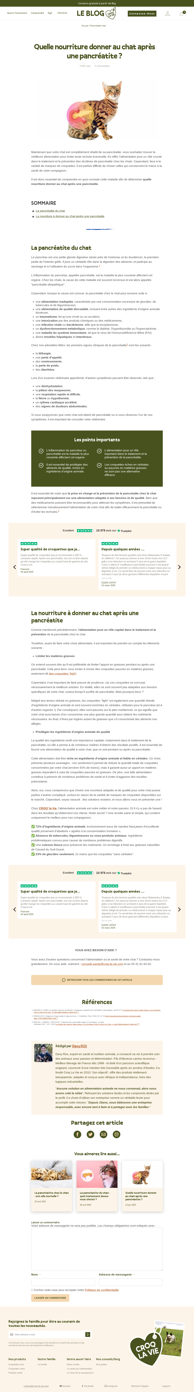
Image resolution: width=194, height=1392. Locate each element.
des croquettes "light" (63, 673)
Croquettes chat (16, 1364)
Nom (35, 1274)
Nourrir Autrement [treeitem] (17, 12)
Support (166, 1386)
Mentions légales (140, 1386)
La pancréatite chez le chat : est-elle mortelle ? (52, 1194)
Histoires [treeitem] (62, 12)
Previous (14, 566)
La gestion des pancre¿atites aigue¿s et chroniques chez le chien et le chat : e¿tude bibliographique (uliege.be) (96, 1024)
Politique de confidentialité (102, 1290)
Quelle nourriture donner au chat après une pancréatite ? (140, 1196)
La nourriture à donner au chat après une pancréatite (70, 216)
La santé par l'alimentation (79, 1368)
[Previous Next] (17, 592)
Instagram (112, 1386)
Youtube (66, 1386)
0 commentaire (102, 66)
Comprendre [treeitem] (37, 12)
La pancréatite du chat (50, 210)
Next (179, 566)
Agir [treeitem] (50, 12)
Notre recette (73, 1364)
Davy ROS (79, 1046)
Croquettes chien (16, 1368)
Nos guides (101, 1364)
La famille (42, 1364)
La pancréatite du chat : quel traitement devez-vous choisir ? (95, 1196)
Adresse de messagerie (116, 1274)
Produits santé (15, 1373)
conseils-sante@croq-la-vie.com (102, 964)
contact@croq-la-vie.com (36, 1386)
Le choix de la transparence (80, 1373)
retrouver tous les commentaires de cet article (99, 980)
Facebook (89, 1386)
